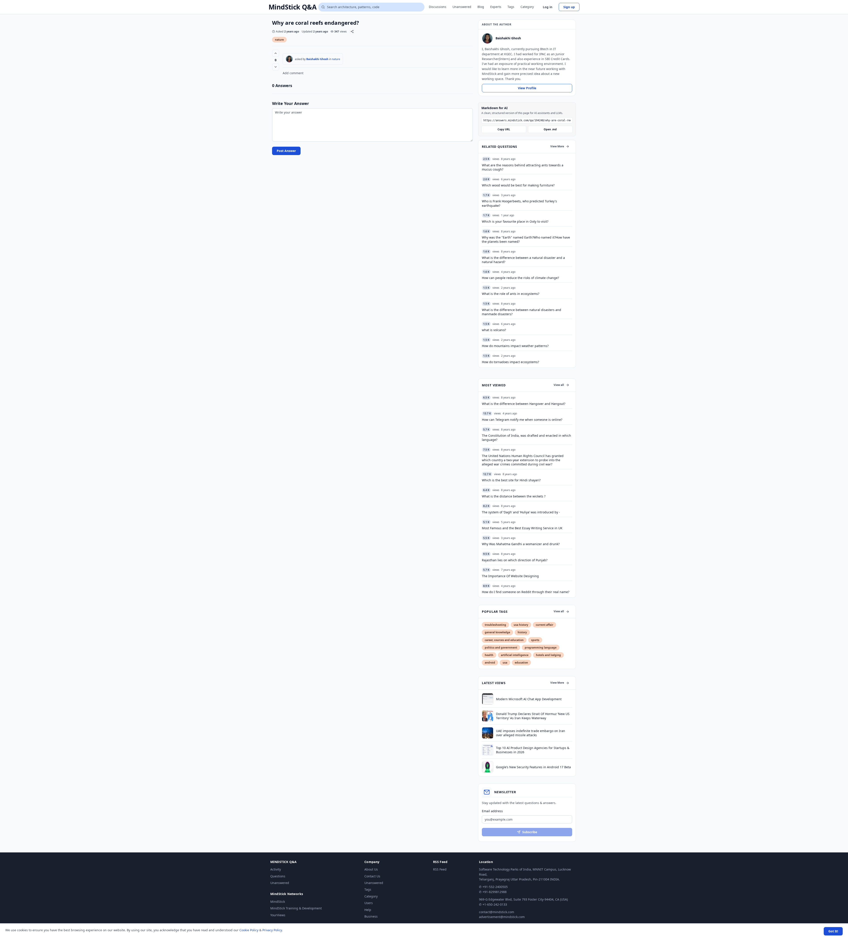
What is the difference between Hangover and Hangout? (523, 404)
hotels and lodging (548, 655)
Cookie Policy (248, 930)
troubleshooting (495, 625)
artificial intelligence (514, 655)
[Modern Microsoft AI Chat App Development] (487, 699)
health (489, 655)
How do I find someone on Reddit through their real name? (525, 592)
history (522, 632)
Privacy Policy (272, 930)
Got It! (833, 931)
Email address (492, 811)
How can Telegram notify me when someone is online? (522, 419)
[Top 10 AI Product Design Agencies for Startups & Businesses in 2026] (487, 750)
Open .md (550, 129)
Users (368, 903)
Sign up (569, 7)
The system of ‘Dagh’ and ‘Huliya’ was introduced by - (521, 512)
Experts (495, 7)
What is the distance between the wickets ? (513, 496)
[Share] (352, 31)
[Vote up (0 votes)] (275, 53)
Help (367, 910)
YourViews (277, 915)
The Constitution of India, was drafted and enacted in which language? (526, 437)
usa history (521, 625)
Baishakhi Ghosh (317, 59)
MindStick (277, 901)
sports (535, 640)
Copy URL (504, 129)
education (521, 662)
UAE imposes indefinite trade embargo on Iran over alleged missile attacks (530, 733)
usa (505, 662)
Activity (275, 869)
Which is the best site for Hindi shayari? (511, 480)
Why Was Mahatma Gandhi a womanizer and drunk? (521, 544)
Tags (510, 7)
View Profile (527, 88)
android (490, 662)
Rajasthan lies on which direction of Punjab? (514, 560)
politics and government (501, 647)
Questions (277, 876)
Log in (547, 7)
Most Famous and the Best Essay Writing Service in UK (522, 528)
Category (527, 7)
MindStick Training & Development (296, 908)
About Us (371, 869)
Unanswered (461, 7)
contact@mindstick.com (496, 912)
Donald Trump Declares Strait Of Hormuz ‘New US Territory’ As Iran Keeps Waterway (533, 716)
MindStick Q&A (292, 7)
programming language (540, 647)
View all (559, 385)
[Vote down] (275, 66)
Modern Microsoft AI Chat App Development (529, 699)
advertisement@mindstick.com (502, 917)
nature (279, 40)
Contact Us (372, 876)
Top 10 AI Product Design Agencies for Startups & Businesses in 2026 (532, 750)
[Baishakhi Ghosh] (289, 59)
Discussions (437, 7)
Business (371, 916)
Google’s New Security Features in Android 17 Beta (533, 767)
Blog (480, 7)
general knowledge (497, 632)
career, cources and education (504, 640)
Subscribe (529, 832)
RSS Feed (440, 869)
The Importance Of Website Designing (510, 576)
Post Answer (286, 151)
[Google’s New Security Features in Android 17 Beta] (487, 767)
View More (557, 146)
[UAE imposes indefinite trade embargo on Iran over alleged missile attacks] (487, 733)
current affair (544, 625)
